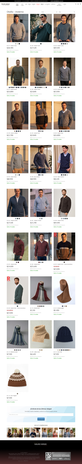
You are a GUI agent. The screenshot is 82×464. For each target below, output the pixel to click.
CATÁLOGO (53, 4)
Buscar (76, 4)
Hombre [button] (33, 4)
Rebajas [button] (38, 4)
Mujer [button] (29, 4)
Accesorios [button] (47, 4)
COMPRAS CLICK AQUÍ (56, 1)
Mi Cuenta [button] (78, 4)
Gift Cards (22, 5)
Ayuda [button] (64, 4)
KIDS (26, 4)
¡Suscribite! (41, 419)
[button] (43, 5)
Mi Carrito (80, 4)
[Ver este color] (15, 43)
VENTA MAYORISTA (59, 5)
